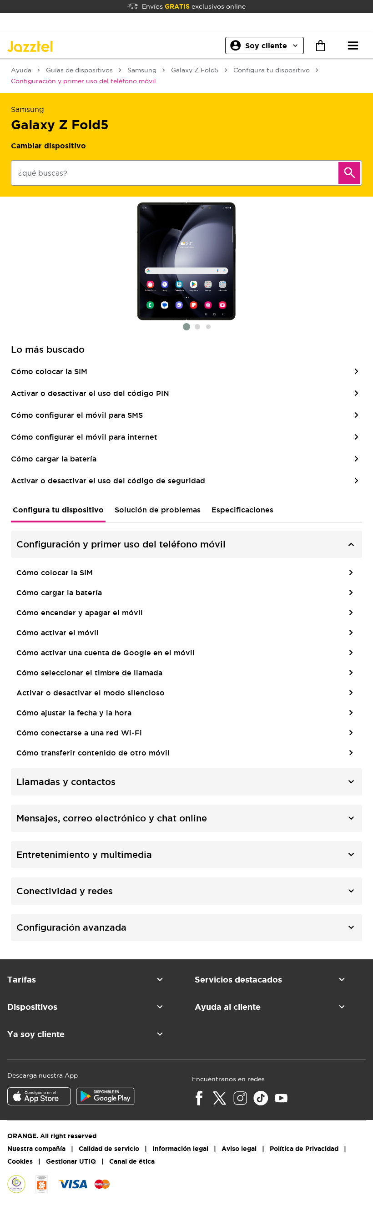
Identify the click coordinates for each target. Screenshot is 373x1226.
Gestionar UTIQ (71, 1161)
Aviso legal (239, 1148)
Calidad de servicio (109, 1148)
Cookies (20, 1161)
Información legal (180, 1148)
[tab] (58, 509)
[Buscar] (349, 173)
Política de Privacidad (304, 1148)
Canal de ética (132, 1161)
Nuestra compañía (36, 1148)
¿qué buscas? (42, 173)
